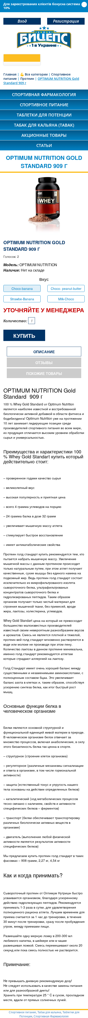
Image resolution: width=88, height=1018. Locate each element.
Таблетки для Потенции (44, 115)
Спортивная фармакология (44, 94)
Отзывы (44, 362)
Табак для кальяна (49, 1012)
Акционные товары (44, 135)
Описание (44, 351)
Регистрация (66, 21)
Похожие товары (44, 373)
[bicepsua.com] (44, 37)
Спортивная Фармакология (51, 1016)
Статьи (44, 145)
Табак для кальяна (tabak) (44, 125)
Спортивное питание (44, 104)
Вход (22, 21)
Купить (24, 335)
